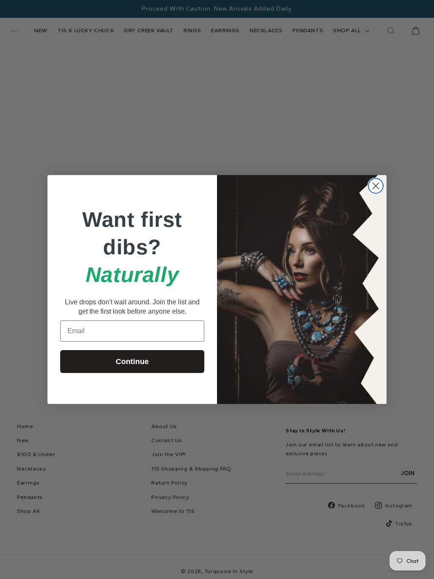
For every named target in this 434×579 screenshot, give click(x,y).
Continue (132, 361)
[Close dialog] (375, 185)
